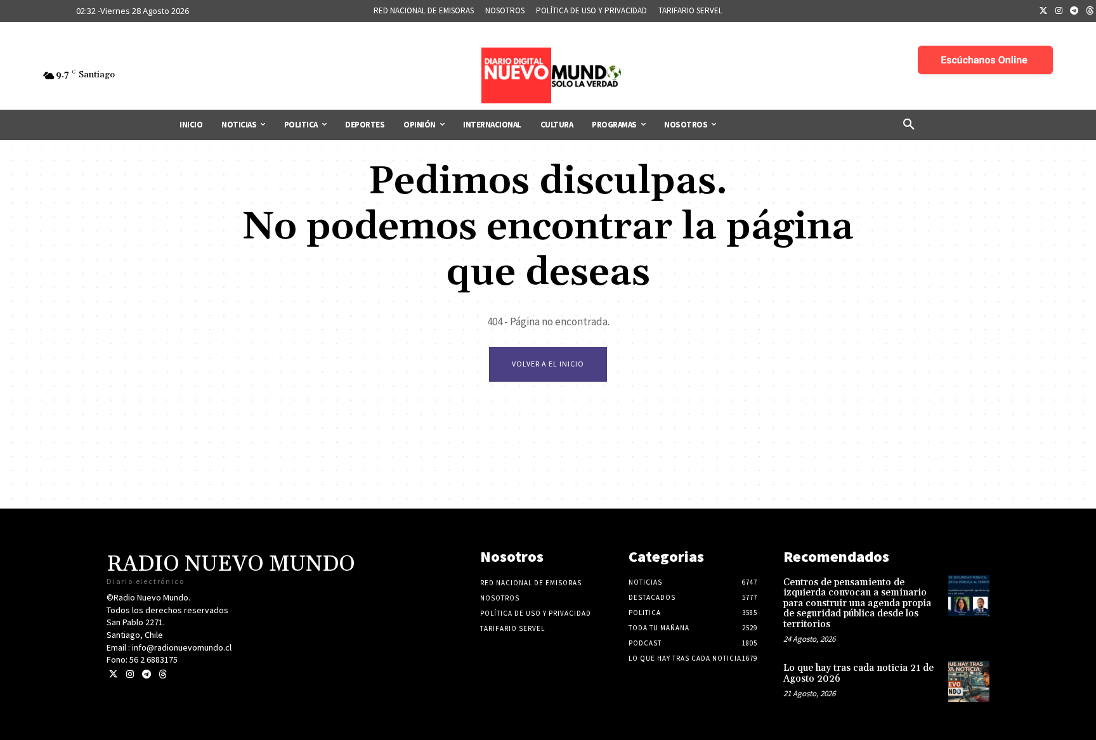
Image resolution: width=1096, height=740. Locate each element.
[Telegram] (1074, 11)
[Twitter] (1043, 11)
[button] (909, 125)
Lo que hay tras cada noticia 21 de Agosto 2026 (858, 673)
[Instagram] (1059, 11)
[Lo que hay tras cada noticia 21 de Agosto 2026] (968, 681)
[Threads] (162, 674)
